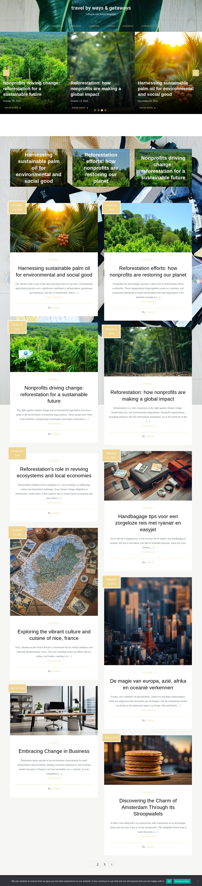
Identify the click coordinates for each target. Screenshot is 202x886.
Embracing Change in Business (54, 751)
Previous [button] (6, 73)
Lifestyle (57, 26)
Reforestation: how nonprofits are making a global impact (28, 88)
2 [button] (98, 110)
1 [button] (95, 110)
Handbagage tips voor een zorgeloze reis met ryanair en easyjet (148, 523)
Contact (147, 26)
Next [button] (196, 73)
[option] (33, 73)
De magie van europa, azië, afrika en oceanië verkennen (148, 684)
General (128, 26)
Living (111, 26)
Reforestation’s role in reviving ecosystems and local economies (54, 472)
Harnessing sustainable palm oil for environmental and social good (98, 88)
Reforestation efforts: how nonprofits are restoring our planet (167, 88)
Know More (11, 108)
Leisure (94, 26)
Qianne (56, 307)
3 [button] (102, 110)
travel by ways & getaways (101, 8)
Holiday (76, 26)
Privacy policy (182, 881)
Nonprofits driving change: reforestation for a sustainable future (163, 168)
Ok (169, 881)
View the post (54, 297)
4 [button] (105, 110)
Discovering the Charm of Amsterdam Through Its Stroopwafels (148, 807)
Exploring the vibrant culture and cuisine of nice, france (54, 635)
